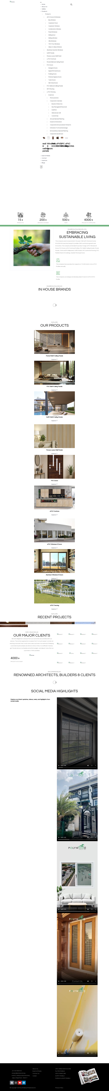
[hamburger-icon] (40, 2)
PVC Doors (50, 65)
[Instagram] (16, 1083)
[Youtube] (20, 1083)
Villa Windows (52, 41)
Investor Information (56, 121)
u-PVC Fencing (51, 92)
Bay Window (52, 20)
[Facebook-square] (12, 1083)
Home (43, 4)
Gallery (44, 9)
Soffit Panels (50, 53)
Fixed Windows (52, 32)
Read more (18, 312)
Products (44, 11)
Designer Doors (52, 68)
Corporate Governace (56, 133)
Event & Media (46, 155)
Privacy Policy (59, 1087)
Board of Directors (57, 104)
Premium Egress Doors (54, 77)
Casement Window (54, 26)
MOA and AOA (54, 98)
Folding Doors (52, 74)
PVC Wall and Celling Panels (55, 86)
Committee (55, 116)
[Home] (12, 2)
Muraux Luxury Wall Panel (54, 56)
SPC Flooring (50, 89)
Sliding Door (51, 35)
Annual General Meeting (57, 119)
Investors (51, 95)
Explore (54, 359)
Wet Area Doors (53, 83)
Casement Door (53, 23)
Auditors (54, 109)
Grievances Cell (56, 113)
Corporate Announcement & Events (59, 124)
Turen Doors (52, 80)
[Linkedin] (24, 1083)
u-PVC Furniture (51, 59)
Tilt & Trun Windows (54, 44)
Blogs (43, 162)
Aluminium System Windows (55, 50)
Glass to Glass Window (55, 47)
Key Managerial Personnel (59, 107)
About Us (44, 6)
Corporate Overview (56, 101)
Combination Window (54, 29)
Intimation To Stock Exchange (59, 127)
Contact (44, 158)
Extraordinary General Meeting (59, 131)
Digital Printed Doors (54, 71)
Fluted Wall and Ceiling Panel (55, 62)
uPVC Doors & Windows (53, 17)
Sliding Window (52, 38)
